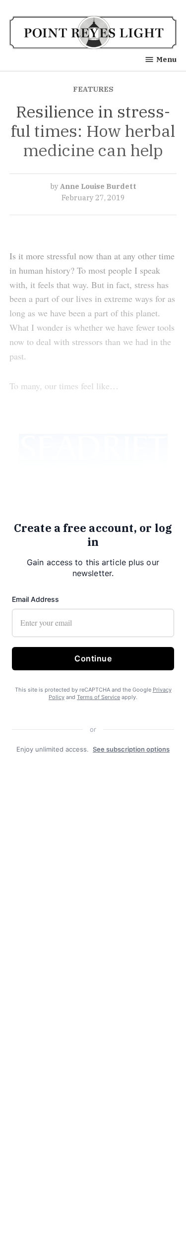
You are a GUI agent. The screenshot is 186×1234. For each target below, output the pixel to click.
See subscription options (131, 749)
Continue (93, 658)
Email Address (35, 599)
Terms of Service (98, 697)
